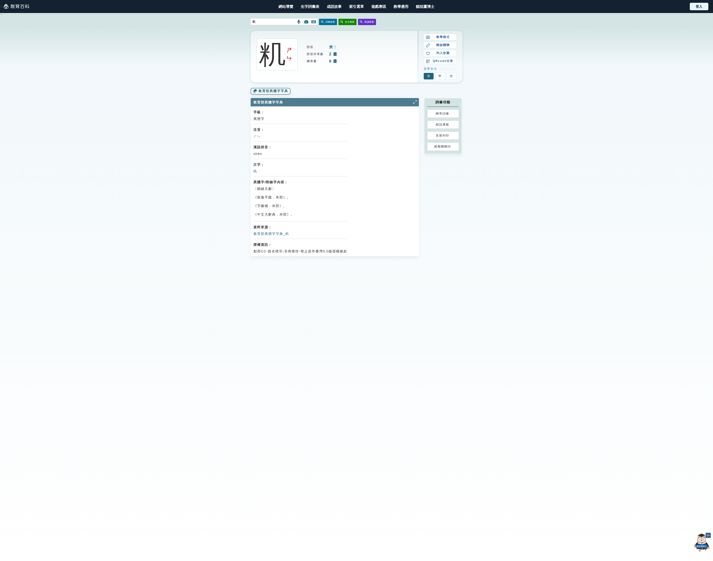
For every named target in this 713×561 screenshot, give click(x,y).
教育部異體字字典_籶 (271, 234)
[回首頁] (16, 6)
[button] (356, 6)
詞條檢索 (330, 21)
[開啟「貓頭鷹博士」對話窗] (702, 543)
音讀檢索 (369, 21)
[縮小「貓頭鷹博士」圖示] (708, 535)
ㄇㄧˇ (335, 47)
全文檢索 (349, 21)
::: (1, 6)
